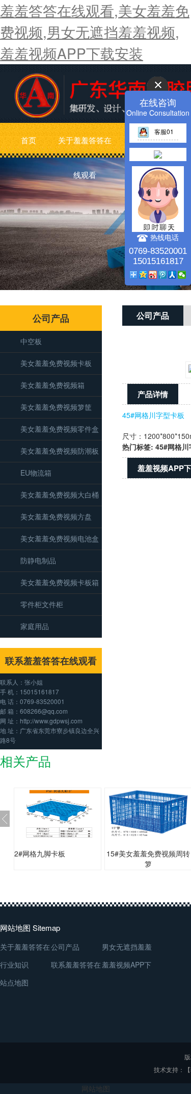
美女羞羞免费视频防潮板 (59, 451)
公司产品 (65, 947)
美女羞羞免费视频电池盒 (59, 538)
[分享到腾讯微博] (162, 275)
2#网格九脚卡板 (39, 853)
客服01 (164, 131)
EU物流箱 (35, 472)
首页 (28, 140)
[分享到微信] (182, 275)
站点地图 (14, 982)
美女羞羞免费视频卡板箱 (59, 582)
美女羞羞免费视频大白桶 (59, 494)
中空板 (31, 341)
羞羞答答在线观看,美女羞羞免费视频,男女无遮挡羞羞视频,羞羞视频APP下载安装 (94, 31)
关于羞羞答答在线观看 (85, 146)
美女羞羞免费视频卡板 (56, 363)
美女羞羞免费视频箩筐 (56, 407)
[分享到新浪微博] (153, 275)
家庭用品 (34, 626)
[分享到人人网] (172, 275)
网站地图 (95, 1088)
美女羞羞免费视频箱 (52, 385)
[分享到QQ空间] (143, 275)
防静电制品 (38, 560)
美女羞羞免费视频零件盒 (59, 429)
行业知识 (14, 964)
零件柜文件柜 (41, 604)
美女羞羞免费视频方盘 (56, 516)
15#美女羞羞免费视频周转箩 (148, 858)
